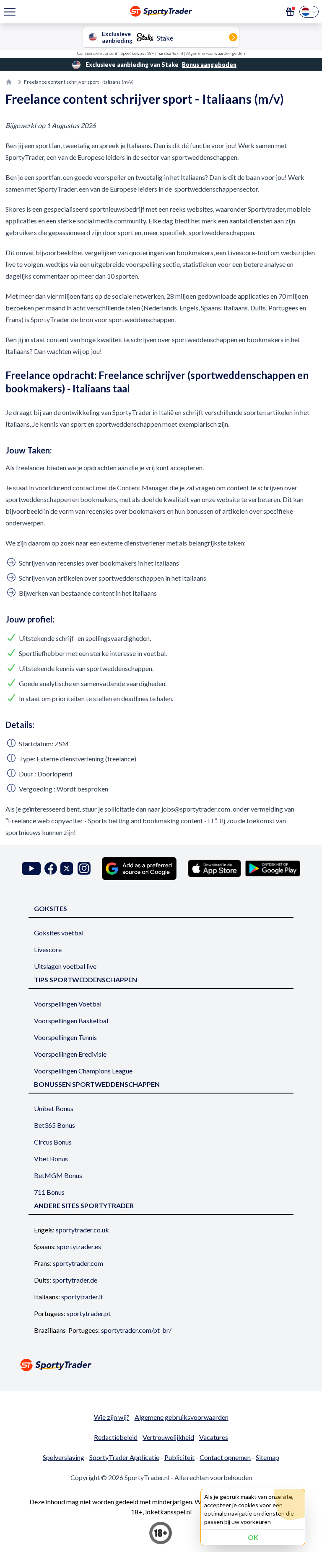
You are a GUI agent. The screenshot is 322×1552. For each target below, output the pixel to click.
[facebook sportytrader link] (50, 868)
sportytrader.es (79, 1246)
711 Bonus (49, 1192)
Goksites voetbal (58, 933)
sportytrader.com (78, 1263)
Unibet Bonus (53, 1108)
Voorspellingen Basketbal (71, 1020)
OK (253, 1537)
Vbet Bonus (51, 1159)
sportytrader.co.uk (82, 1230)
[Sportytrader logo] (161, 1365)
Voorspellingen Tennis (65, 1037)
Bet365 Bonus (54, 1125)
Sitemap (267, 1457)
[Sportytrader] (8, 82)
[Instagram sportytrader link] (84, 868)
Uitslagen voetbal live (65, 966)
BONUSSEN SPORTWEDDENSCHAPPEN (97, 1084)
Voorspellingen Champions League (83, 1071)
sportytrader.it (82, 1297)
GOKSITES (50, 908)
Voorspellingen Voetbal (67, 1004)
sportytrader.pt (89, 1313)
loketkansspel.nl (168, 1512)
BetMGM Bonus (58, 1175)
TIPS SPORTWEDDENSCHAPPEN (85, 979)
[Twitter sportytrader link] (66, 868)
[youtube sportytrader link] (31, 868)
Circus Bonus (53, 1142)
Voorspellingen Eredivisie (70, 1054)
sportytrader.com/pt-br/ (136, 1330)
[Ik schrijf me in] (290, 12)
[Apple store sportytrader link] (214, 868)
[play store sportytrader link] (272, 868)
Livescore (48, 949)
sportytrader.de (74, 1280)
